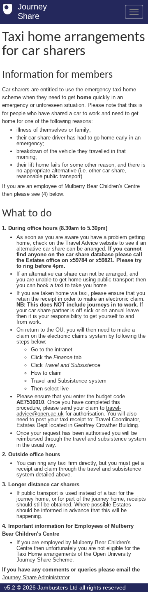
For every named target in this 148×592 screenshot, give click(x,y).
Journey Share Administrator (35, 577)
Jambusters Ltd (57, 588)
